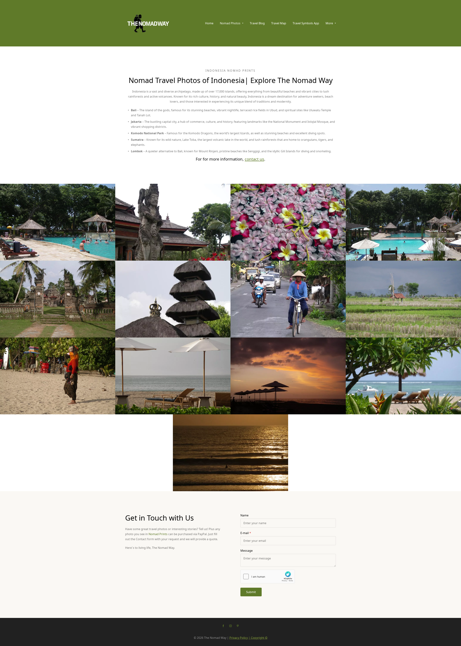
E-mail (244, 533)
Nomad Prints (158, 534)
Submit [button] (251, 592)
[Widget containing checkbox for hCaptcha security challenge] (267, 576)
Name (244, 515)
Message (246, 551)
